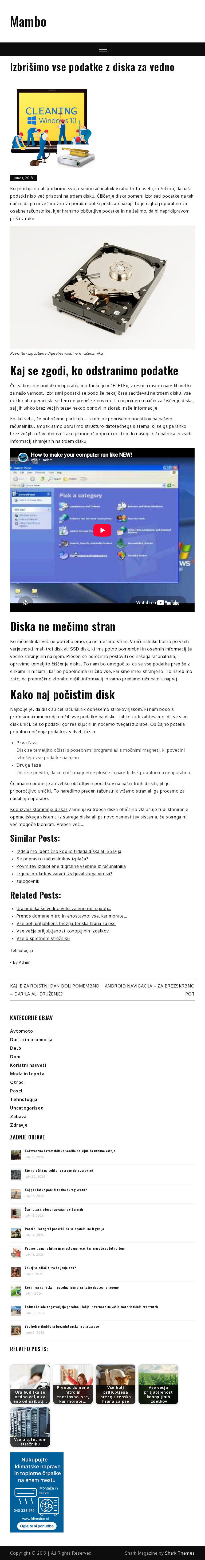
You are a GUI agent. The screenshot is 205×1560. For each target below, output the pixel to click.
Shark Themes (180, 1553)
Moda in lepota (27, 1073)
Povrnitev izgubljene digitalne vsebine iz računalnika (56, 353)
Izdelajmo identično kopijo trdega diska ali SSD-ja (69, 851)
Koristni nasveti (28, 1065)
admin (25, 962)
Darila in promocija (31, 1039)
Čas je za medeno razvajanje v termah (54, 1209)
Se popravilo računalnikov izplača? (52, 858)
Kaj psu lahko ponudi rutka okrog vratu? (56, 1189)
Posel (16, 1090)
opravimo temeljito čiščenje (39, 664)
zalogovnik (28, 881)
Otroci (17, 1082)
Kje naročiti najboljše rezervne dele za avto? (59, 1170)
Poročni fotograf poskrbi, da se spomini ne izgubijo (64, 1228)
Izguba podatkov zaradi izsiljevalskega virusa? (64, 873)
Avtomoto (21, 1031)
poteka (177, 724)
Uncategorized (27, 1108)
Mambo (28, 20)
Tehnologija (21, 950)
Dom (15, 1056)
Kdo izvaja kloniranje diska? (39, 809)
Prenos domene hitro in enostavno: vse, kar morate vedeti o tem (74, 1248)
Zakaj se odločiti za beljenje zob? (50, 1267)
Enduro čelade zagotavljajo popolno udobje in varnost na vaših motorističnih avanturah (91, 1306)
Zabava (18, 1116)
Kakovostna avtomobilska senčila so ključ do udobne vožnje (70, 1151)
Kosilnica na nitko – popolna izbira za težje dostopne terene (72, 1287)
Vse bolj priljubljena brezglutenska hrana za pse (62, 1326)
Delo (15, 1048)
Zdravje (18, 1125)
